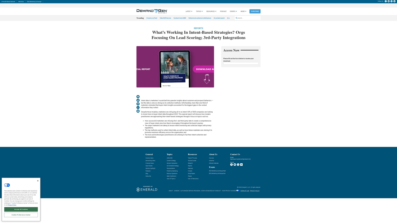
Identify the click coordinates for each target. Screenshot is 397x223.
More (243, 11)
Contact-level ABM (180, 18)
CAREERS (176, 191)
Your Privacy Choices (229, 191)
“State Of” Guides (192, 158)
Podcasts (148, 171)
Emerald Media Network (8, 1)
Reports (198, 28)
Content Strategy (171, 160)
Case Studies (149, 166)
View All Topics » (171, 178)
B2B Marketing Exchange (34, 1)
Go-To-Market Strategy (173, 166)
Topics (198, 11)
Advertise (21, 1)
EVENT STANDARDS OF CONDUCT (211, 191)
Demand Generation (172, 163)
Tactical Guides (192, 160)
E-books (190, 171)
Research (190, 163)
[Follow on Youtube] (389, 1)
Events (232, 11)
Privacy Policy (12, 205)
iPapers (190, 176)
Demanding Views (150, 160)
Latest (188, 11)
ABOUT (171, 191)
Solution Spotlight (150, 168)
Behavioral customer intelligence (200, 18)
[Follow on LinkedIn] (394, 1)
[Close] (38, 181)
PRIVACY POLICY (254, 191)
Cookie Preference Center (21, 215)
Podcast (223, 11)
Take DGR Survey (165, 18)
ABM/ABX (169, 158)
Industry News (149, 158)
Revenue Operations (172, 173)
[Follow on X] (391, 1)
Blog (147, 173)
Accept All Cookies (21, 209)
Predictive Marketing (172, 171)
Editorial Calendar (214, 163)
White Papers (191, 173)
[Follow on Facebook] (386, 1)
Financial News (150, 163)
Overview (211, 158)
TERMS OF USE (244, 191)
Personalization (171, 168)
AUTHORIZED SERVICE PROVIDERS (190, 191)
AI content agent (219, 18)
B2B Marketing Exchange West (217, 171)
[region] (21, 199)
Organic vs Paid (151, 18)
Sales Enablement (171, 176)
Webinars (190, 168)
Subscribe (255, 11)
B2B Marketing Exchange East (217, 173)
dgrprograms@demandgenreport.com (240, 159)
